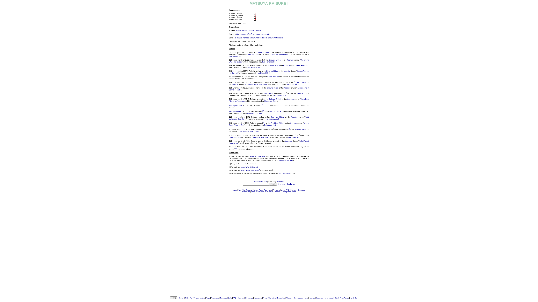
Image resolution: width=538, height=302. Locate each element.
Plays (208, 298)
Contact (181, 298)
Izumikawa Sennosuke (261, 34)
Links (230, 298)
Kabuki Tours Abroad (342, 298)
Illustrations (258, 298)
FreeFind (280, 182)
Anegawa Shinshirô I (255, 113)
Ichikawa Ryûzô (294, 137)
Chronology (249, 298)
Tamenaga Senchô (253, 170)
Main (186, 298)
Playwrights (215, 298)
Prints (265, 298)
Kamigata (254, 156)
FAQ (234, 298)
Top (191, 298)
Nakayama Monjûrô (241, 38)
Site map (281, 184)
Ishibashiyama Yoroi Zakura (248, 131)
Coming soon (298, 298)
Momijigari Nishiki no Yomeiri (256, 84)
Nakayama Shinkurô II (276, 38)
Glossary (240, 298)
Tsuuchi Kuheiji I (254, 31)
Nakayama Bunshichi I (258, 38)
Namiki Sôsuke (241, 31)
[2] (263, 111)
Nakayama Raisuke (285, 160)
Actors (202, 298)
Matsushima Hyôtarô (244, 34)
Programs (223, 298)
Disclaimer (291, 184)
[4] (236, 148)
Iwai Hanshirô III (235, 56)
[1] (263, 104)
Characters (272, 298)
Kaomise (312, 298)
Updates (196, 298)
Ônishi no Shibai (300, 82)
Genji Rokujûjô (302, 66)
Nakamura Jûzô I (293, 84)
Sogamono (320, 298)
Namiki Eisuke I (252, 167)
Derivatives (281, 298)
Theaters (289, 298)
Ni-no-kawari (329, 298)
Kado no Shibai (275, 99)
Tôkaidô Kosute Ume (260, 137)
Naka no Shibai (253, 54)
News (306, 298)
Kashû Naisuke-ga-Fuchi (280, 54)
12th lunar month (235, 105)
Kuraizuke (353, 298)
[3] (295, 135)
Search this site (260, 182)
